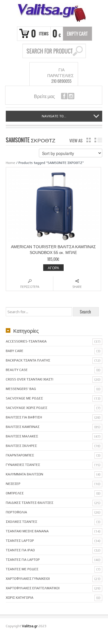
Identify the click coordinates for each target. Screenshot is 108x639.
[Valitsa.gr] (54, 12)
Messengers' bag (21, 389)
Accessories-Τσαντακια (26, 341)
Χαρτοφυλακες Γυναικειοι (28, 579)
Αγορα (53, 267)
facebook (64, 96)
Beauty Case (17, 370)
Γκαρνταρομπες (20, 455)
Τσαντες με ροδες (22, 569)
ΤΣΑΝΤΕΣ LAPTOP (20, 541)
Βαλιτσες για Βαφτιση (24, 417)
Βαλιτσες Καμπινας (22, 427)
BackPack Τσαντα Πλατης (28, 360)
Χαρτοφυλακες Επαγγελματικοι (33, 588)
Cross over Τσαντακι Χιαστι (29, 379)
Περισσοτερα (29, 287)
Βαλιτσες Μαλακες (22, 436)
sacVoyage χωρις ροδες (26, 408)
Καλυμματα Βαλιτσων (24, 474)
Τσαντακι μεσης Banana (27, 531)
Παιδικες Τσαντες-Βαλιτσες (29, 503)
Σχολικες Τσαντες (21, 522)
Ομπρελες (15, 493)
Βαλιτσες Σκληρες (21, 446)
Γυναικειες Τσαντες (23, 465)
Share (77, 287)
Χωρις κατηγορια (19, 598)
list (98, 140)
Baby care (14, 351)
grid (88, 140)
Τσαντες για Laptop (23, 560)
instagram (71, 96)
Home (10, 163)
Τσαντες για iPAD (20, 550)
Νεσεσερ (13, 484)
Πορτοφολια (16, 512)
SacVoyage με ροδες (24, 398)
